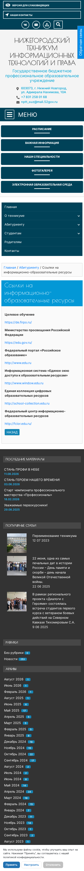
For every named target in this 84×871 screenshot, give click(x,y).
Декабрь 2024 (15, 742)
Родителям (12, 242)
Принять (11, 864)
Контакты (11, 251)
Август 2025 (13, 698)
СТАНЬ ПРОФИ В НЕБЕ (21, 469)
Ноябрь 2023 (14, 823)
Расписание (42, 129)
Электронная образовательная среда (42, 184)
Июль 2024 (12, 773)
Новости (11, 659)
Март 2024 (12, 798)
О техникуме (14, 216)
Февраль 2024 (15, 804)
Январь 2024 (14, 810)
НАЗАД (12, 432)
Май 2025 (11, 710)
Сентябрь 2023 (16, 835)
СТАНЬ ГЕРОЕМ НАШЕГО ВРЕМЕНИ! (32, 480)
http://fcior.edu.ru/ (18, 424)
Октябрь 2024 (15, 754)
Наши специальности (42, 156)
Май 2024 (11, 785)
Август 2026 (13, 679)
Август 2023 (13, 841)
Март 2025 (12, 723)
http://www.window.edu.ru (24, 383)
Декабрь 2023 (15, 816)
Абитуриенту (14, 224)
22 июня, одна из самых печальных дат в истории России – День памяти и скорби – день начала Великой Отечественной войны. (52, 570)
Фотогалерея (42, 170)
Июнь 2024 (12, 779)
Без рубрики (14, 653)
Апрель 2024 (14, 791)
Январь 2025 (14, 735)
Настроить (31, 864)
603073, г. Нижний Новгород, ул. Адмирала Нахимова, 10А (44, 90)
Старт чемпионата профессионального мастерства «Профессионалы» (34, 492)
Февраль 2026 (15, 692)
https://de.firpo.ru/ (18, 322)
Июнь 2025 (12, 704)
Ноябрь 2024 (14, 748)
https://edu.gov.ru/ (18, 342)
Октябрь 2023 (15, 829)
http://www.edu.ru (18, 363)
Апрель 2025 (14, 717)
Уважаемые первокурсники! (25, 505)
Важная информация (42, 142)
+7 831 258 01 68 (34, 97)
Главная (10, 207)
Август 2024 (13, 766)
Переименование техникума (54, 536)
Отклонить (53, 864)
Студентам (12, 233)
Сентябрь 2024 (16, 760)
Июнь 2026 (12, 685)
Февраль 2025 (15, 729)
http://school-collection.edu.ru (27, 403)
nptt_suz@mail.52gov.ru (39, 102)
